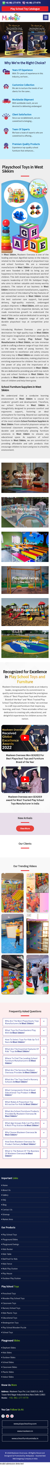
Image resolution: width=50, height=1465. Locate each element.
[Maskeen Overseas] (10, 17)
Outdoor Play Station (11, 1278)
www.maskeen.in (25, 1431)
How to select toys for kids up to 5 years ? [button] (22, 1040)
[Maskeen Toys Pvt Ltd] (25, 738)
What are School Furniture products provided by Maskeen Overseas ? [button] (22, 1113)
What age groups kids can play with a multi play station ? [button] (22, 1124)
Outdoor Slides (8, 1357)
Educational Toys (9, 1317)
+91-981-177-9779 (12, 2)
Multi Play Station (10, 1268)
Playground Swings (10, 1244)
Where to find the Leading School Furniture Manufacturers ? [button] (21, 1060)
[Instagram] (12, 892)
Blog (4, 1204)
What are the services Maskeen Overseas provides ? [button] (21, 1071)
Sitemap (6, 1214)
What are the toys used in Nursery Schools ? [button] (21, 1080)
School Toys (7, 1332)
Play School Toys (9, 1234)
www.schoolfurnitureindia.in (25, 1438)
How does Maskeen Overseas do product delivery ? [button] (20, 1142)
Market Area (7, 1219)
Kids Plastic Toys (9, 1313)
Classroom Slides (9, 1367)
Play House (7, 1273)
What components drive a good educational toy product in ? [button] (20, 1092)
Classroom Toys (9, 1303)
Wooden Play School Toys (13, 1298)
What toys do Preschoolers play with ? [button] (20, 1031)
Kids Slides (7, 1352)
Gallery (5, 1195)
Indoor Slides (8, 1377)
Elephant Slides (9, 1347)
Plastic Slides (8, 1372)
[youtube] (7, 1416)
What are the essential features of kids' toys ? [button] (22, 1050)
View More (25, 828)
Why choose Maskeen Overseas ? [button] (21, 1133)
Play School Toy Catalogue (25, 8)
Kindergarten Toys (10, 1322)
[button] (4, 37)
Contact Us (7, 1209)
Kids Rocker (7, 1249)
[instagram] (12, 1416)
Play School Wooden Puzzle (14, 1327)
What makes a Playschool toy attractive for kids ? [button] (21, 1103)
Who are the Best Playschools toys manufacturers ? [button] (22, 1022)
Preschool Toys (9, 1293)
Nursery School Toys (11, 1308)
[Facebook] (3, 1416)
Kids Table (6, 1254)
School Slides (8, 1362)
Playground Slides (10, 1239)
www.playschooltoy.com (25, 1423)
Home (5, 1185)
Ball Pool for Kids (10, 1259)
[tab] (25, 1022)
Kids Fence (7, 1263)
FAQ (4, 1200)
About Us (6, 1190)
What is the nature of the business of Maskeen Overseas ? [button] (22, 1153)
